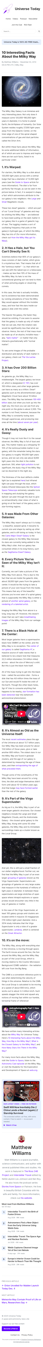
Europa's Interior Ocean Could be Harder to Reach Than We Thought (24, 1260)
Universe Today (27, 9)
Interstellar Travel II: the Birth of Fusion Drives (23, 1213)
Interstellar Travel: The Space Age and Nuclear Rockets (24, 1237)
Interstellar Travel (22, 1175)
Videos (15, 19)
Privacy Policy (27, 1335)
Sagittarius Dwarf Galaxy (19, 552)
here (23, 480)
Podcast (23, 19)
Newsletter (33, 19)
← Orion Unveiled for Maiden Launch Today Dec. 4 (20, 1287)
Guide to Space (22, 182)
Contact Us (15, 1335)
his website (26, 1198)
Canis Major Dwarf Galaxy (17, 535)
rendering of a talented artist (15, 604)
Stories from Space (11, 1186)
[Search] (39, 31)
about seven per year (27, 422)
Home (8, 19)
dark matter (12, 338)
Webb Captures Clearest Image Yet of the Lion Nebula (23, 1248)
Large (33, 198)
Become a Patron (11, 1329)
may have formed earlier (27, 788)
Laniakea (18, 930)
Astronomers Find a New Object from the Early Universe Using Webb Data (23, 1225)
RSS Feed (28, 25)
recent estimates (18, 739)
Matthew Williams (11, 62)
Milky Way (19, 65)
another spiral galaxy (20, 601)
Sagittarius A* (26, 649)
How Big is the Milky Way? (18, 1041)
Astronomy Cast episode (13, 1063)
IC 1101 (26, 383)
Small (4, 202)
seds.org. (34, 1070)
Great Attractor (15, 933)
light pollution (27, 464)
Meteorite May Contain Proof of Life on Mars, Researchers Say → (21, 1301)
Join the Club (17, 25)
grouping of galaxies (17, 878)
